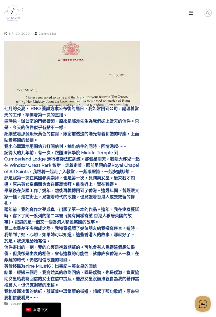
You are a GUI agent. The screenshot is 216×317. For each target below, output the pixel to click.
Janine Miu (47, 33)
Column (17, 304)
